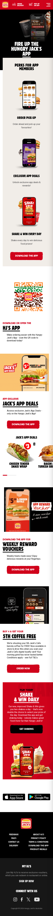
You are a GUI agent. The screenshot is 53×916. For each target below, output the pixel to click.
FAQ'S (13, 838)
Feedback (13, 834)
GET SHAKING (26, 729)
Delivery (13, 845)
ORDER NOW (23, 668)
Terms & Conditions (38, 842)
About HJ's (38, 834)
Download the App (39, 845)
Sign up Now (26, 881)
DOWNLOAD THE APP (26, 256)
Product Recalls (38, 849)
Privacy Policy (38, 838)
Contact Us (13, 842)
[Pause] (47, 17)
